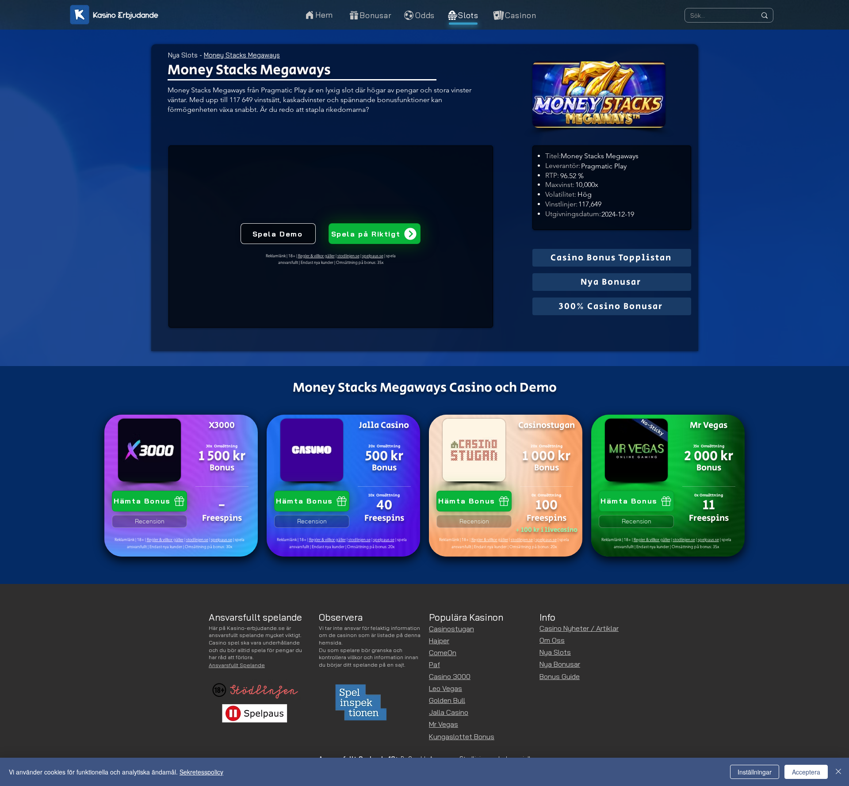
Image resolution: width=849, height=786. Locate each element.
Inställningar (755, 771)
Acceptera (806, 771)
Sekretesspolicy (201, 771)
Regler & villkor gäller (165, 539)
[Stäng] (838, 772)
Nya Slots (183, 55)
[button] (514, 15)
